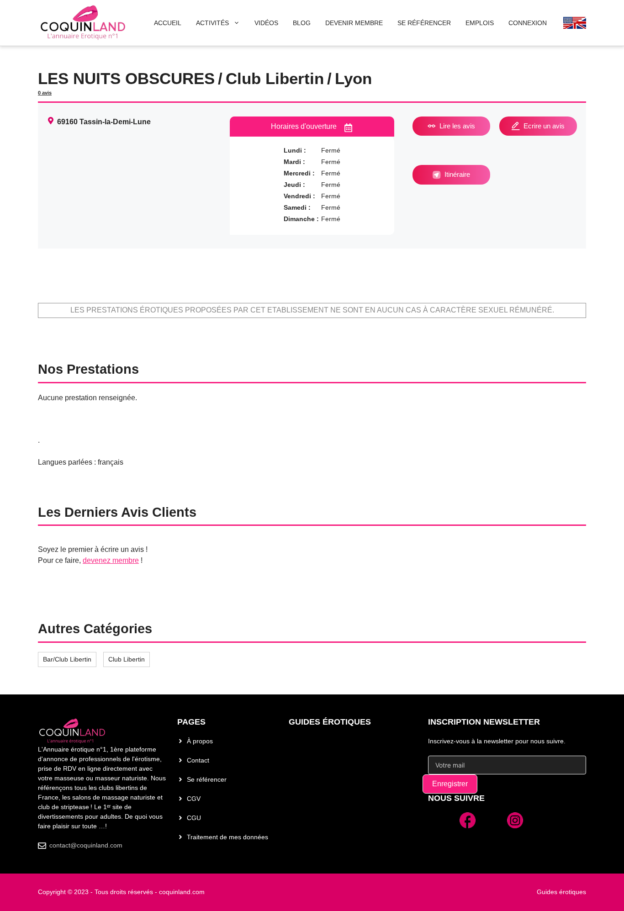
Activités (212, 22)
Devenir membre (354, 22)
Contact (198, 760)
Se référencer (207, 779)
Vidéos (266, 22)
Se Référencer (424, 22)
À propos (200, 741)
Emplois (479, 22)
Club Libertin (126, 659)
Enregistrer (450, 784)
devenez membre (111, 560)
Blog (302, 22)
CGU (194, 817)
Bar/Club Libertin (67, 659)
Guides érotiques (330, 721)
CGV (194, 798)
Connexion (527, 22)
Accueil (167, 22)
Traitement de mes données (227, 837)
